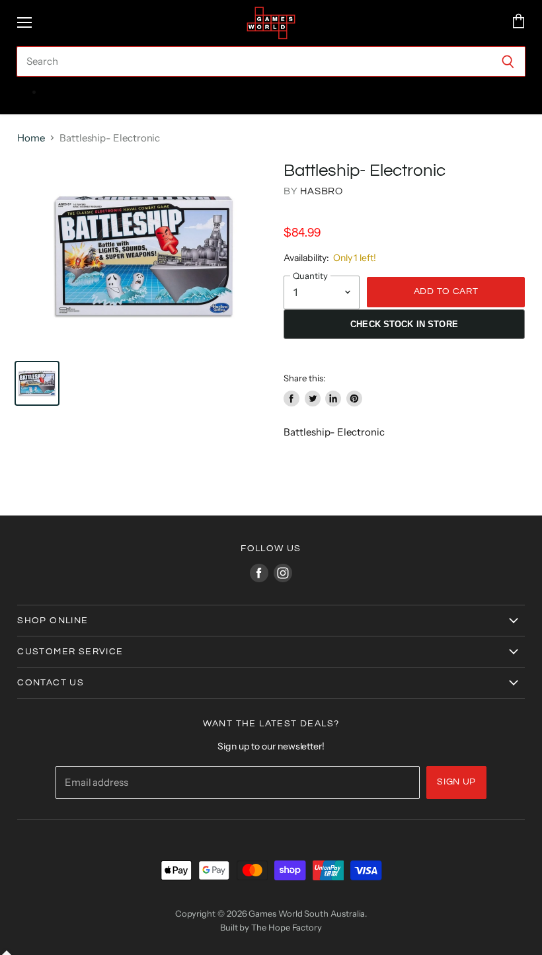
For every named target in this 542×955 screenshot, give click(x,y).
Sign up (456, 781)
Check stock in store (404, 324)
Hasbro (321, 191)
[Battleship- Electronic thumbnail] (37, 383)
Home (31, 137)
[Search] (507, 61)
